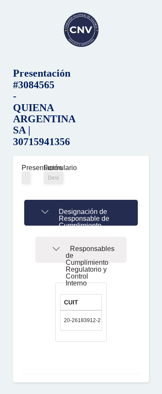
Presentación (26, 167)
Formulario (54, 167)
